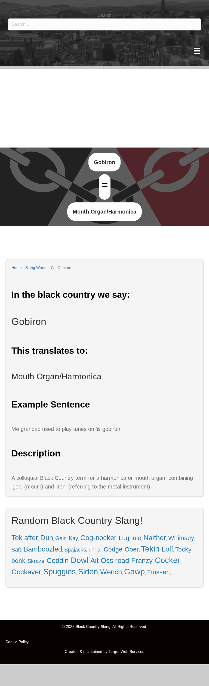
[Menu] (197, 51)
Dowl (79, 560)
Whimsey (181, 537)
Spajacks (75, 550)
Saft (16, 550)
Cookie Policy (17, 642)
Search (105, 15)
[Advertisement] (104, 107)
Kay (73, 538)
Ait (94, 560)
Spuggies (59, 571)
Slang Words (36, 267)
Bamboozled (42, 549)
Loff (167, 549)
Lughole (130, 537)
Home (16, 267)
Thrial (95, 550)
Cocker (167, 560)
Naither (154, 538)
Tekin (150, 548)
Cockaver (26, 572)
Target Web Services (126, 651)
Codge (113, 549)
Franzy (142, 560)
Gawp (134, 571)
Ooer (132, 549)
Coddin (58, 560)
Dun (46, 538)
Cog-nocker (98, 538)
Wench (111, 572)
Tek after (24, 538)
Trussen (158, 572)
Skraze (35, 561)
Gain (61, 538)
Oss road (115, 560)
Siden (88, 571)
